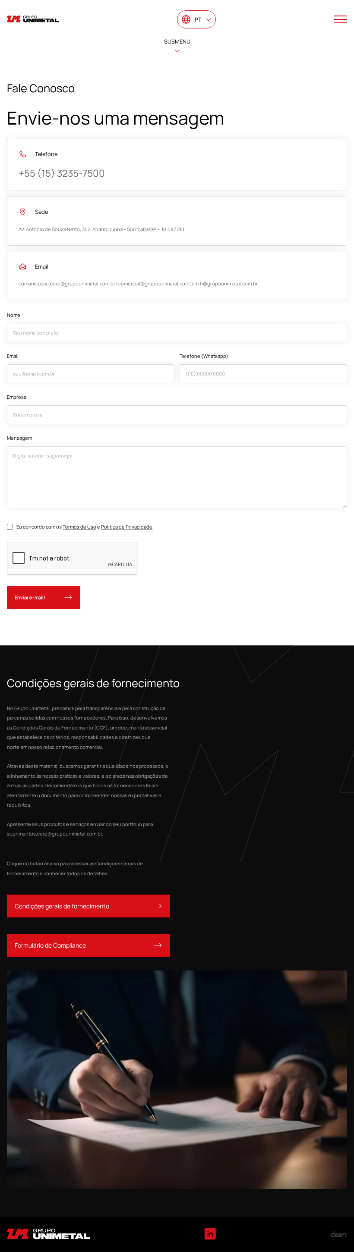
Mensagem (19, 438)
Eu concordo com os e (84, 526)
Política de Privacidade (126, 526)
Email (13, 356)
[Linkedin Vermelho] (210, 1234)
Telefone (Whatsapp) (204, 356)
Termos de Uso (79, 526)
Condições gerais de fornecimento (62, 906)
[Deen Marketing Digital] (338, 1234)
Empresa (16, 397)
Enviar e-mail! (30, 597)
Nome (13, 315)
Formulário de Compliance (50, 945)
